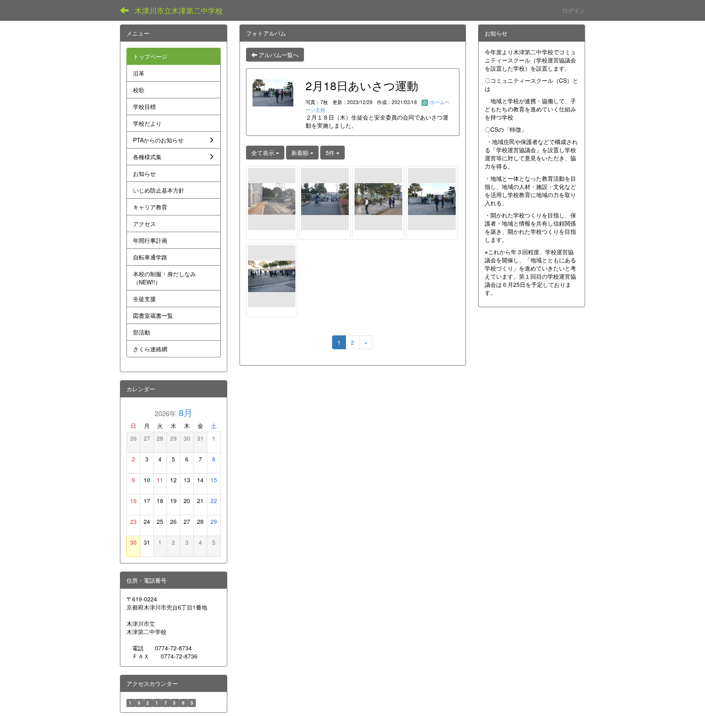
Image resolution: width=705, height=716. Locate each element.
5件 (331, 153)
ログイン (573, 10)
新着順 (300, 153)
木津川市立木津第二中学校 (179, 10)
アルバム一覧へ (278, 55)
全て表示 (263, 153)
